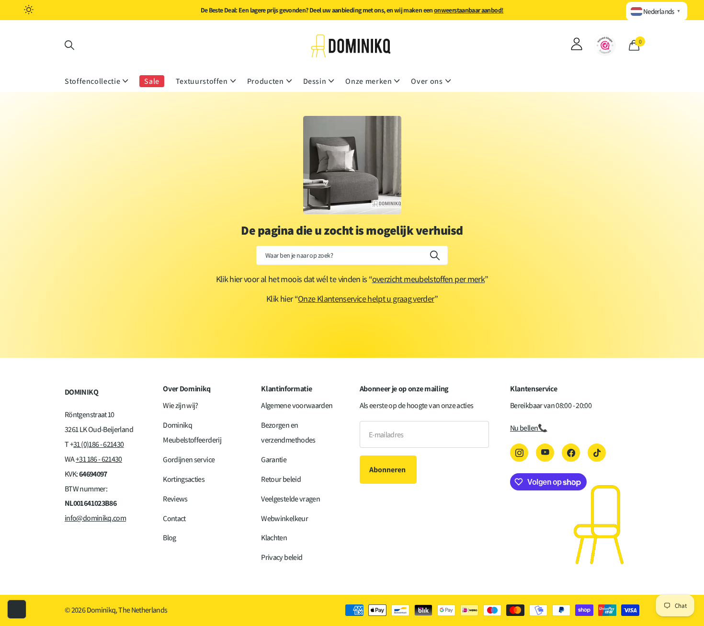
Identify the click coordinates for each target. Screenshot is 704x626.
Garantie (273, 460)
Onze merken (368, 81)
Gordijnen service (189, 460)
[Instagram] (519, 453)
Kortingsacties (183, 479)
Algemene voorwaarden (296, 405)
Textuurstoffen (202, 81)
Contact (174, 518)
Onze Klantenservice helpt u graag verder (366, 298)
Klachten (274, 538)
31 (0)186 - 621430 (98, 444)
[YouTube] (545, 453)
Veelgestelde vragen (290, 499)
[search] (69, 45)
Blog (169, 538)
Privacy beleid (281, 557)
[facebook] (571, 453)
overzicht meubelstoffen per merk (428, 279)
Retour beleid (281, 479)
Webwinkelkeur (284, 518)
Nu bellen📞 (528, 428)
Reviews (175, 499)
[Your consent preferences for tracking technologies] (17, 609)
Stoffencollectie (92, 81)
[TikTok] (597, 453)
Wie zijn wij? (180, 405)
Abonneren (388, 470)
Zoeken (434, 255)
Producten (265, 81)
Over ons (427, 81)
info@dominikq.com (95, 518)
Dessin (315, 81)
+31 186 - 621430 (99, 459)
